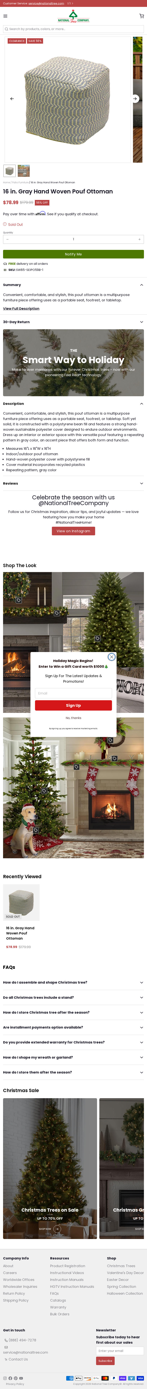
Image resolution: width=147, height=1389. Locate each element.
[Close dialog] (111, 657)
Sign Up (73, 705)
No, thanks (73, 718)
